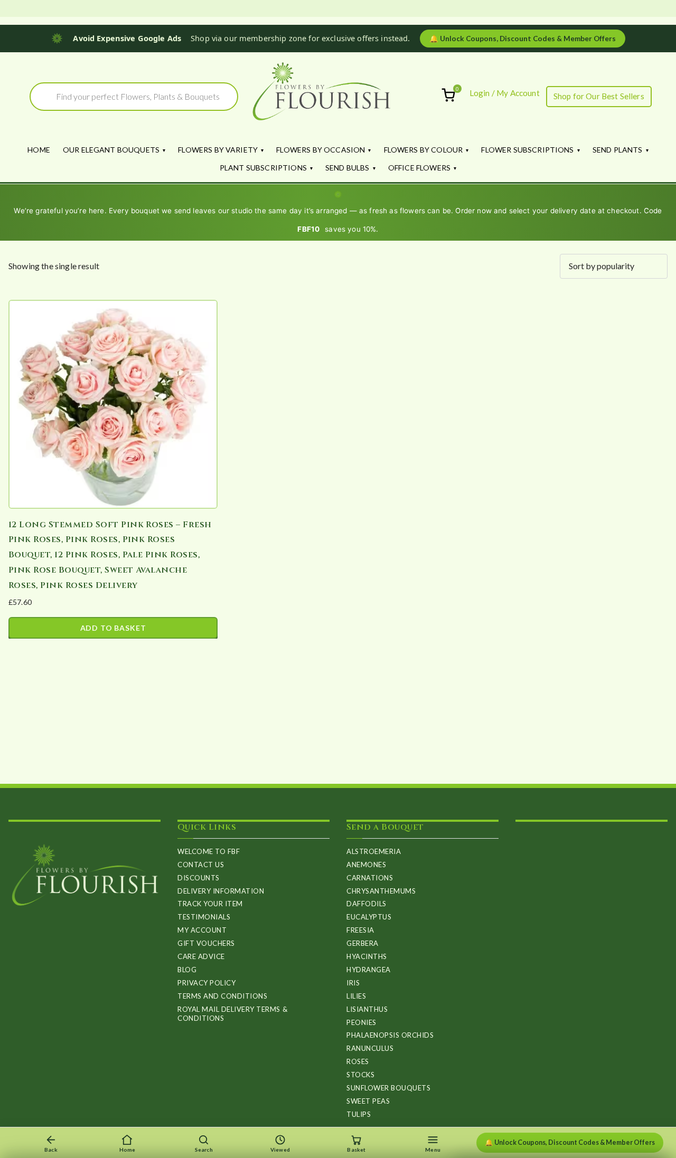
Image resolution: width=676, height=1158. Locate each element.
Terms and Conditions (222, 996)
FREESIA (360, 930)
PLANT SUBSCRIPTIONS (263, 167)
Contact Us (200, 864)
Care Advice (201, 956)
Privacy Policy (206, 983)
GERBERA (362, 943)
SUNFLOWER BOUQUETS (388, 1088)
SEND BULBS (347, 167)
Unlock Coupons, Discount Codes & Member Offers (522, 38)
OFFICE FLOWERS (419, 167)
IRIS (353, 983)
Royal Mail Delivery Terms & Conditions (232, 1013)
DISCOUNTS (198, 878)
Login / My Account (505, 93)
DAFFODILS (366, 903)
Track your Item (210, 903)
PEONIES (361, 1022)
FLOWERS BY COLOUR (423, 149)
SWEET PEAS (368, 1101)
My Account (202, 930)
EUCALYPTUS (368, 917)
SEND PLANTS (618, 149)
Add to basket (113, 627)
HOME (38, 149)
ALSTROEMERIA (373, 851)
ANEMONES (366, 864)
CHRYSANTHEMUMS (381, 891)
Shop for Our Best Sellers (598, 96)
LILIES (356, 996)
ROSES (357, 1061)
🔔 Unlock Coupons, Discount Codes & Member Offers (570, 1142)
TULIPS (358, 1114)
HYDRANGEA (368, 969)
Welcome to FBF (208, 851)
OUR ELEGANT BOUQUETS (111, 149)
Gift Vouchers (206, 943)
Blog (186, 969)
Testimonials (203, 917)
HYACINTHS (366, 956)
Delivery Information (220, 891)
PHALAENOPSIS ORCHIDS (390, 1035)
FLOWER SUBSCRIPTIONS (527, 149)
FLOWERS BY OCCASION (320, 149)
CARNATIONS (369, 878)
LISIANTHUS (367, 1009)
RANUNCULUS (369, 1048)
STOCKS (360, 1074)
